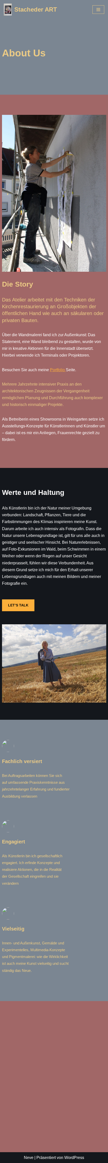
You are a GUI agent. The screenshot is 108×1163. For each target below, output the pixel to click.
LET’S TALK (18, 605)
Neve (28, 1157)
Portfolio (58, 370)
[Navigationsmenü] (98, 9)
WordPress (74, 1157)
